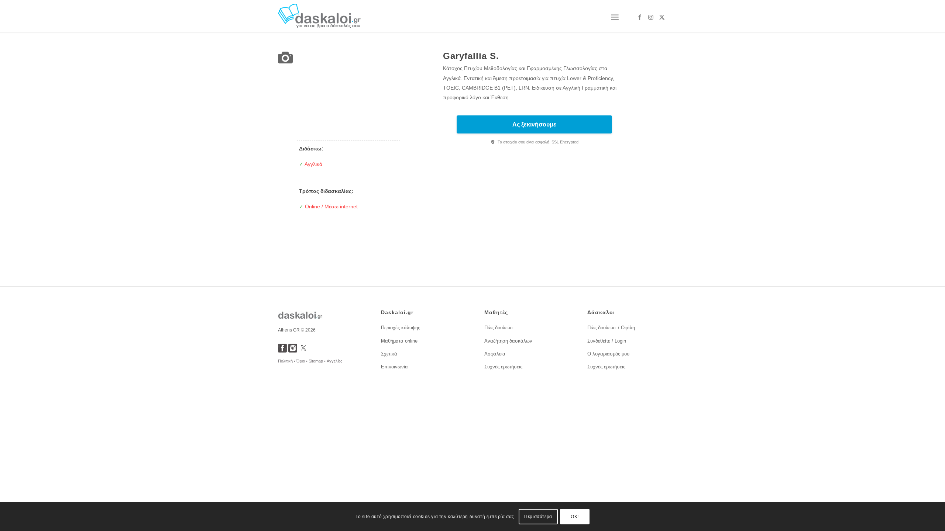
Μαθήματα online (399, 341)
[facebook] (282, 350)
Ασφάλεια (494, 354)
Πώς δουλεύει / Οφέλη (611, 327)
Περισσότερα (538, 516)
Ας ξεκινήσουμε (534, 124)
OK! (575, 516)
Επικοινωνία (394, 366)
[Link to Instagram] (650, 16)
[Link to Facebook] (639, 16)
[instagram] (292, 350)
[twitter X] (303, 350)
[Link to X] (661, 16)
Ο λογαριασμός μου (608, 354)
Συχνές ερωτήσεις (503, 366)
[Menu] (615, 17)
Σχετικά (389, 354)
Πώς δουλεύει (498, 327)
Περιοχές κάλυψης (400, 327)
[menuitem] (615, 17)
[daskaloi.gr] (319, 17)
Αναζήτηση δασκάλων (508, 341)
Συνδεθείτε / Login (606, 341)
